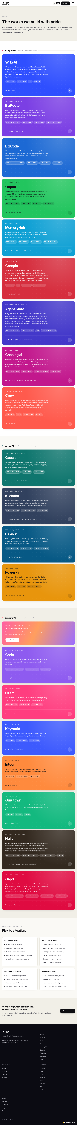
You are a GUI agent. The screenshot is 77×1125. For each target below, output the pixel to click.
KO (54, 3)
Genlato (42, 1068)
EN (58, 3)
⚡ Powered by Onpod (69, 1122)
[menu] (73, 3)
